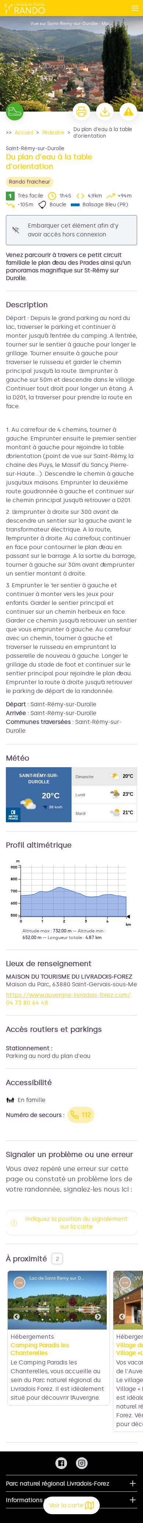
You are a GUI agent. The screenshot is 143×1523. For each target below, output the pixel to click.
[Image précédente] (16, 1300)
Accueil (24, 133)
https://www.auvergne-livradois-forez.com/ (68, 994)
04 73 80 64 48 (27, 1002)
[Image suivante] (98, 1300)
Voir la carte (66, 1505)
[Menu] (135, 8)
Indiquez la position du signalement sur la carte (76, 1222)
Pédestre (53, 133)
